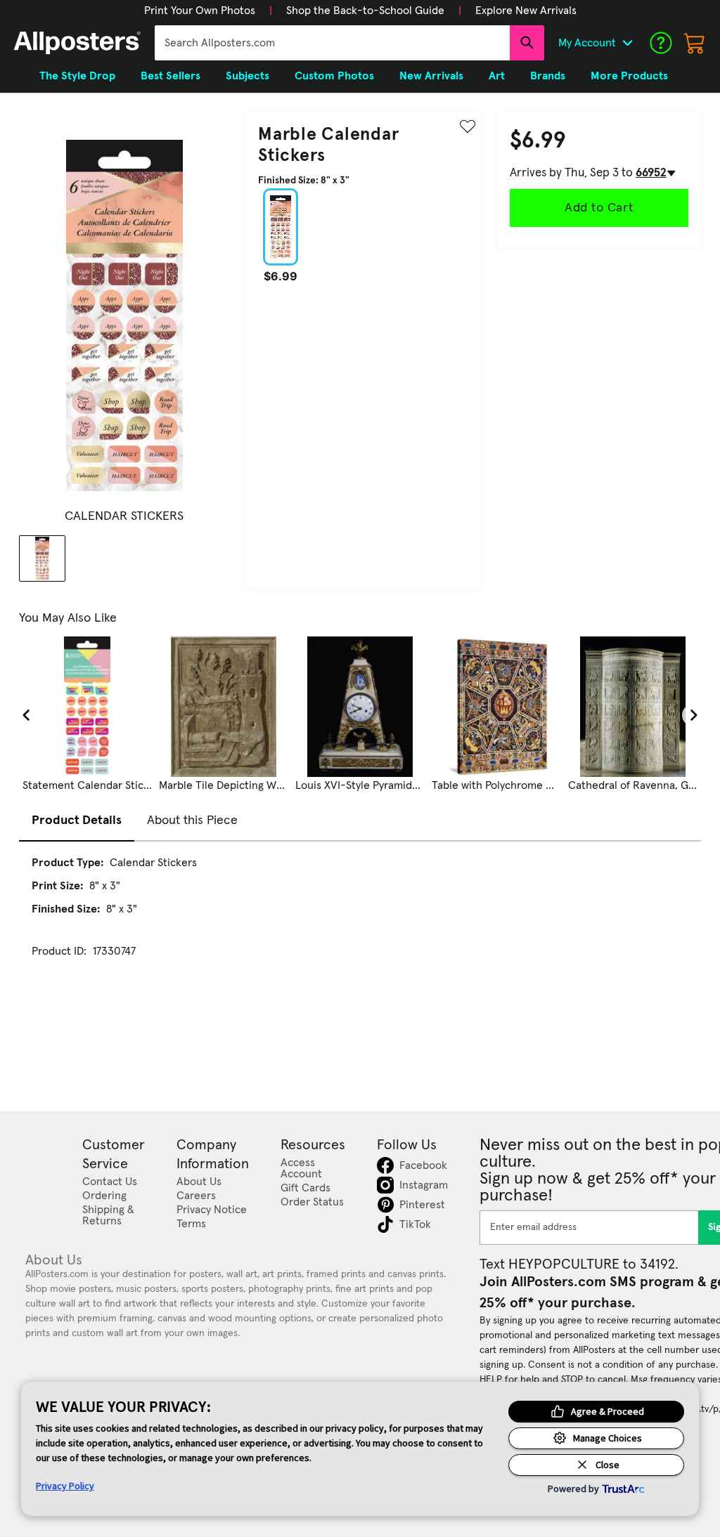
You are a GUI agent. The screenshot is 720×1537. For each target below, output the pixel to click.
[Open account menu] (627, 42)
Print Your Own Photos (199, 10)
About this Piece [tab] (192, 820)
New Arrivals (431, 75)
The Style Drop (77, 75)
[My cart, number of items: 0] (694, 43)
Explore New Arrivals (526, 10)
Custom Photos (334, 75)
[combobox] (332, 42)
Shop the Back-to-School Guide (365, 10)
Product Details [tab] (77, 820)
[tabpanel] (360, 920)
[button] (199, 10)
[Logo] (77, 43)
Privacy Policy (65, 1485)
